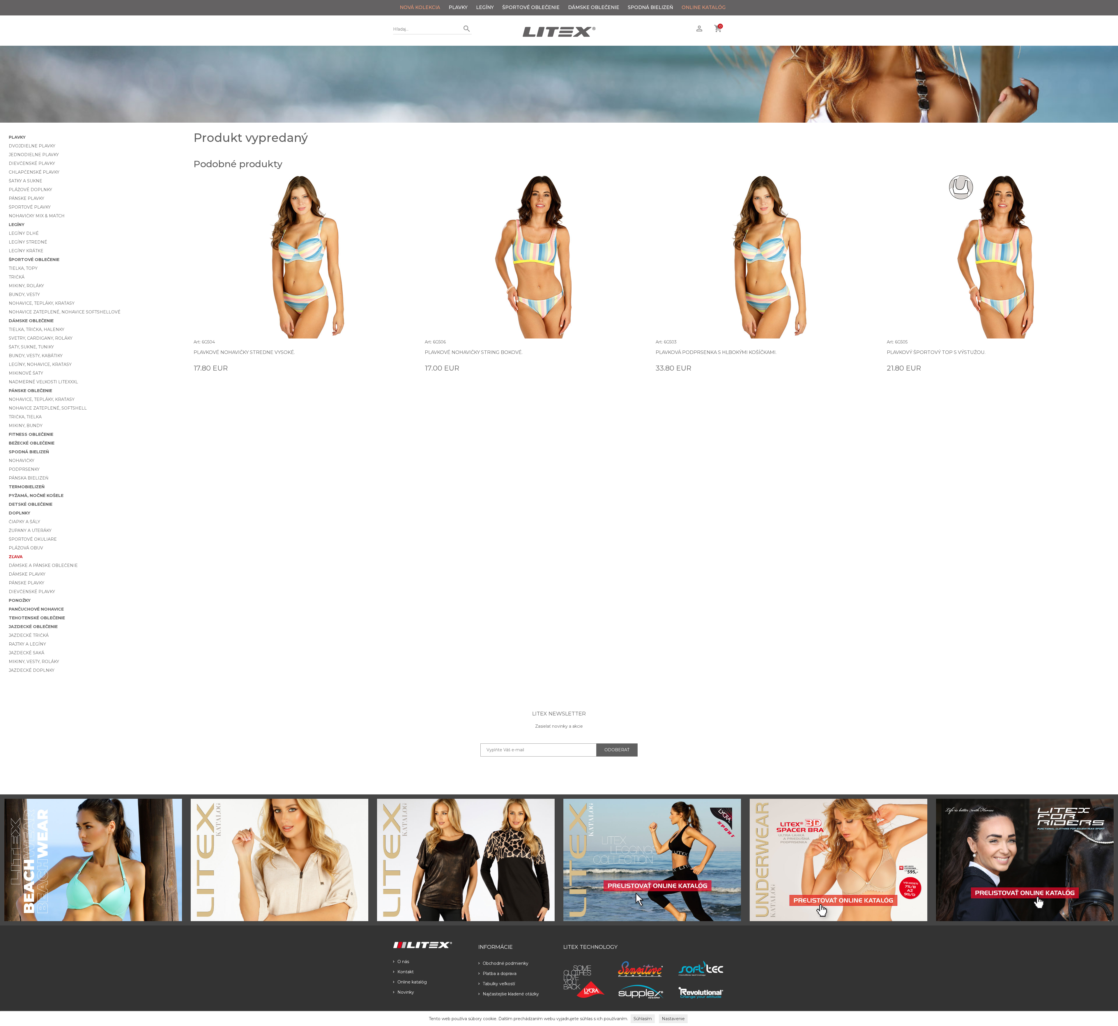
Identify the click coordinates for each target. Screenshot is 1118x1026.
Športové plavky (30, 207)
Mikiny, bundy (26, 425)
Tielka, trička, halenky (36, 329)
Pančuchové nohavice (36, 609)
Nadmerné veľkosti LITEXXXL (43, 382)
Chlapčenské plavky (34, 172)
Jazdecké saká (26, 652)
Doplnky (19, 513)
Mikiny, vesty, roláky (34, 661)
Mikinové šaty (26, 373)
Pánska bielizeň (28, 478)
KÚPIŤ (409, 367)
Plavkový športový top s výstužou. (936, 352)
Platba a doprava (499, 973)
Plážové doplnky (30, 189)
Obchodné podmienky (505, 963)
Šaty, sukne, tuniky (31, 347)
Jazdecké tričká (29, 635)
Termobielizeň (27, 486)
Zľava (16, 556)
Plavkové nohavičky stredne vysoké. (244, 352)
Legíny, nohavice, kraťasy (40, 364)
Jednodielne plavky (34, 154)
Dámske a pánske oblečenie (43, 565)
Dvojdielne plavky (32, 146)
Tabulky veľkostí (499, 983)
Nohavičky (21, 460)
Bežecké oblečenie (31, 443)
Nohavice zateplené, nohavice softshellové (65, 312)
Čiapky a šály (24, 521)
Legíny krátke (26, 250)
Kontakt (405, 971)
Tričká (16, 277)
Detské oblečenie (30, 504)
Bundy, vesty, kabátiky (36, 355)
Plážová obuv (26, 548)
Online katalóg (412, 982)
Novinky (405, 992)
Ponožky (20, 600)
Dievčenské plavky (32, 163)
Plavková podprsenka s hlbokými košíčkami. (716, 352)
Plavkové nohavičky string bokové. (474, 352)
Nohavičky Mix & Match (37, 215)
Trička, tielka (25, 416)
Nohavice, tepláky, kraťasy (42, 303)
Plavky (458, 7)
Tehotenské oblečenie (37, 617)
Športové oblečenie (531, 7)
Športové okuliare (33, 539)
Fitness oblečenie (31, 434)
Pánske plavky (26, 198)
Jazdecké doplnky (31, 670)
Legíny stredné (28, 242)
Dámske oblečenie (593, 7)
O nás (403, 961)
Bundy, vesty (24, 294)
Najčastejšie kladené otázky (511, 994)
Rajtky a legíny (27, 644)
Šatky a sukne (25, 181)
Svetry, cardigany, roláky (40, 338)
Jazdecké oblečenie (33, 626)
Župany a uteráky (30, 530)
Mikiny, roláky (26, 285)
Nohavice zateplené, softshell (48, 408)
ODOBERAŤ (616, 749)
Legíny (485, 7)
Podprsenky (24, 469)
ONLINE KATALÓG (704, 7)
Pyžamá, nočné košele (36, 495)
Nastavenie (673, 1018)
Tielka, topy (23, 268)
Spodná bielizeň (650, 7)
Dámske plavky (27, 574)
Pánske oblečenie (30, 390)
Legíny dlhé (24, 233)
